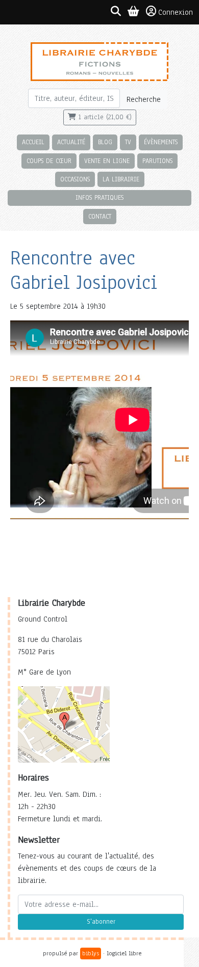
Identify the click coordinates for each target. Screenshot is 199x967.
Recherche (144, 99)
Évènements (161, 142)
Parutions (157, 160)
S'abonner (101, 921)
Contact (99, 216)
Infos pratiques (99, 197)
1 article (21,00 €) (104, 117)
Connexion (175, 12)
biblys (90, 953)
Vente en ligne (107, 160)
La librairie (121, 179)
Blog (105, 142)
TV (128, 142)
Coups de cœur (49, 160)
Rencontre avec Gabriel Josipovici (83, 270)
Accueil (33, 142)
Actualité (71, 142)
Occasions (75, 179)
